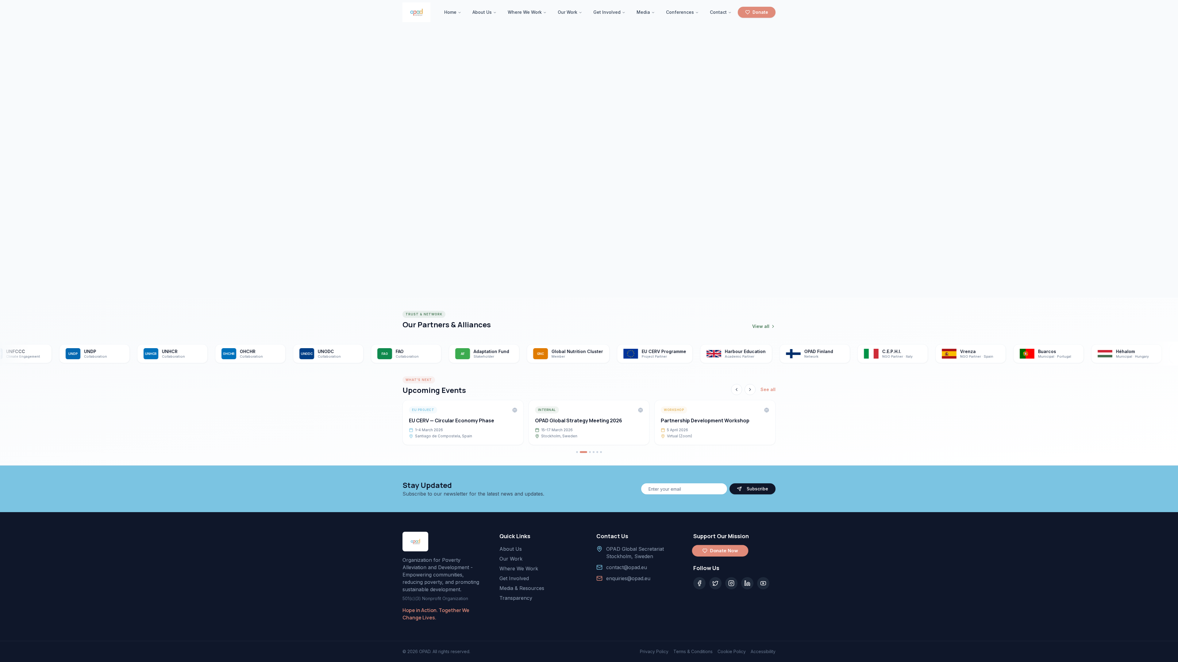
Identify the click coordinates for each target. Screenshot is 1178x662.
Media (643, 12)
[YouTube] (763, 583)
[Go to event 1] (577, 452)
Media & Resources (521, 588)
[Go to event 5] (597, 452)
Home (450, 12)
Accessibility (763, 651)
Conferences (680, 12)
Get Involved (607, 12)
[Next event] (750, 389)
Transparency (515, 598)
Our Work (567, 12)
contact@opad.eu (626, 567)
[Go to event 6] (601, 452)
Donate (760, 12)
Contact (718, 12)
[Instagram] (731, 583)
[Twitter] (715, 583)
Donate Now (724, 551)
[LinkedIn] (747, 583)
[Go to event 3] (590, 452)
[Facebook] (699, 583)
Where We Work (525, 12)
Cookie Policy (732, 651)
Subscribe (757, 488)
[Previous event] (736, 389)
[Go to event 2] (583, 452)
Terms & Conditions (693, 651)
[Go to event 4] (594, 452)
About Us (482, 12)
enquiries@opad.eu (628, 578)
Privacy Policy (654, 651)
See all (768, 389)
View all (760, 326)
